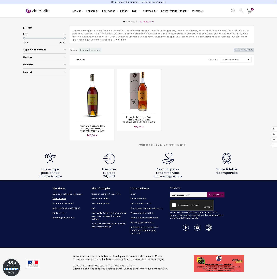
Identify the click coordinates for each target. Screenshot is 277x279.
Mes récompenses (101, 203)
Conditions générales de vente (146, 208)
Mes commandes (100, 198)
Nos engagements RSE (142, 222)
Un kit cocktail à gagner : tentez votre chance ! (138, 2)
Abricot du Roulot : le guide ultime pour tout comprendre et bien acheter (109, 216)
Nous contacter (138, 198)
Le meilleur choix (236, 59)
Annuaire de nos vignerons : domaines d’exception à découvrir (145, 230)
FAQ (93, 208)
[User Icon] (241, 11)
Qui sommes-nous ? (141, 203)
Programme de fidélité (142, 213)
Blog (133, 194)
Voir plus (121, 39)
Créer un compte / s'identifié (106, 194)
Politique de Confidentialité (144, 217)
